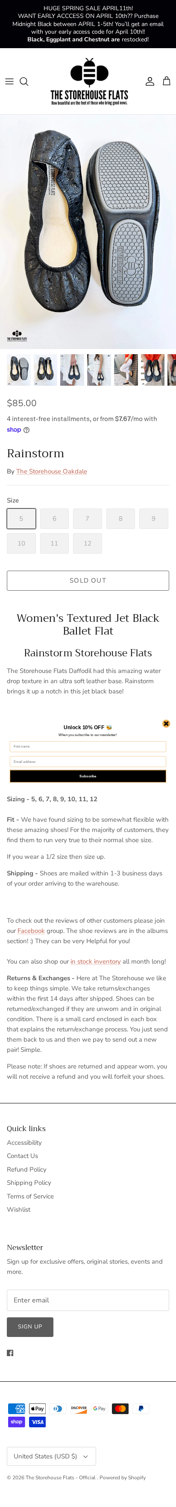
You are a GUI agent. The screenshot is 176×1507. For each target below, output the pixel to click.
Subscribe (87, 776)
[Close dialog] (166, 724)
